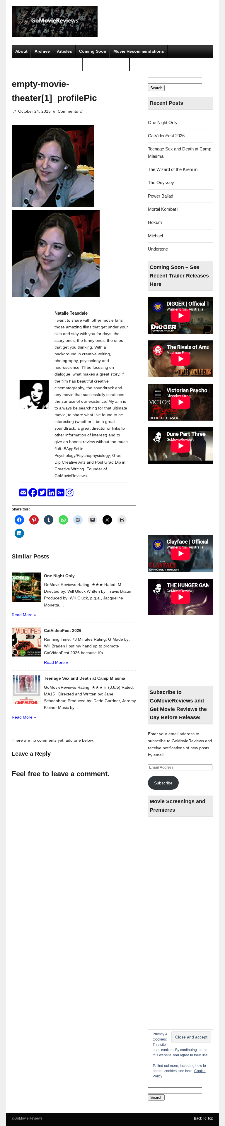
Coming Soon (92, 51)
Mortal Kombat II (164, 209)
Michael (155, 235)
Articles (64, 51)
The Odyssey (161, 182)
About (21, 51)
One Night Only (163, 122)
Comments (68, 111)
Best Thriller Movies (106, 64)
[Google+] (61, 494)
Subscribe (163, 783)
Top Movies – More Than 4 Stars (47, 64)
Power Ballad (160, 195)
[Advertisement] (180, 500)
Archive (42, 51)
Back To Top (203, 1118)
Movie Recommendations (138, 51)
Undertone (158, 248)
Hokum (155, 222)
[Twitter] (42, 494)
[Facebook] (33, 494)
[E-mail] (23, 494)
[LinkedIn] (52, 494)
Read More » (24, 614)
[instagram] (70, 494)
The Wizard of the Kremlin (172, 169)
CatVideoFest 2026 (166, 135)
